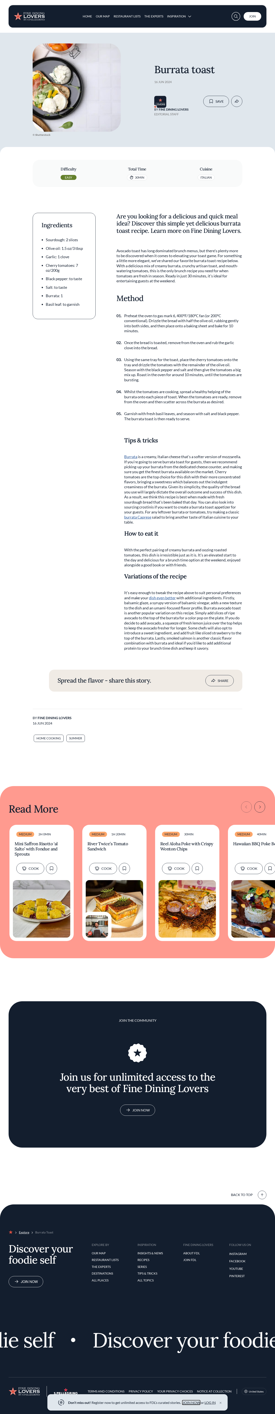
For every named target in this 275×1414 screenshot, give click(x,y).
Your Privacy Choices (175, 1391)
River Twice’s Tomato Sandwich (107, 846)
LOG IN (210, 1402)
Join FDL (189, 1259)
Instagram (238, 1253)
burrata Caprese (137, 517)
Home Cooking (49, 738)
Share (223, 680)
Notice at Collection (214, 1391)
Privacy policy (141, 1391)
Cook (34, 868)
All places (100, 1280)
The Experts (153, 16)
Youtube (236, 1268)
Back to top (242, 1195)
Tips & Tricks (147, 1273)
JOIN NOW (191, 1402)
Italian (206, 177)
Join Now (141, 1110)
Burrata (130, 456)
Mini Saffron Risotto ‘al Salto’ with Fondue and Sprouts (36, 849)
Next (259, 807)
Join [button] (252, 16)
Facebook (237, 1261)
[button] (236, 16)
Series (142, 1266)
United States (256, 1391)
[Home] (29, 14)
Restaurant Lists (127, 16)
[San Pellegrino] (66, 1393)
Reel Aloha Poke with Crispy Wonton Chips (186, 846)
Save (219, 101)
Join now (29, 1281)
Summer (75, 738)
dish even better (162, 597)
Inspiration (176, 16)
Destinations (102, 1273)
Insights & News (150, 1253)
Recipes (143, 1259)
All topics (146, 1280)
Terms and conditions (106, 1391)
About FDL (191, 1253)
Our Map (103, 16)
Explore (24, 1232)
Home (87, 16)
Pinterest (237, 1276)
